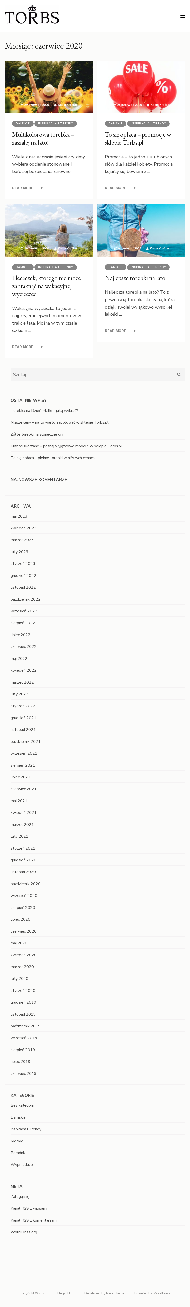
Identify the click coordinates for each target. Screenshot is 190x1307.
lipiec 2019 (20, 1061)
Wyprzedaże (22, 1164)
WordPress (162, 1293)
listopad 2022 (23, 587)
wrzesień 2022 (24, 611)
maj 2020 (19, 943)
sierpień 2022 (23, 623)
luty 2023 (19, 552)
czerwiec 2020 (24, 931)
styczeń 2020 (23, 990)
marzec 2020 (22, 967)
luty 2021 (19, 836)
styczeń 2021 (23, 848)
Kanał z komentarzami (34, 1220)
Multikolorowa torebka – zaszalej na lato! (43, 138)
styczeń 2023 (23, 563)
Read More (22, 188)
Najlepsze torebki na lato (135, 278)
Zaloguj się (20, 1196)
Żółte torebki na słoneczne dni (37, 434)
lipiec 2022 (20, 635)
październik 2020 (26, 884)
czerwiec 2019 (24, 1073)
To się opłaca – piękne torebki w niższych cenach (53, 458)
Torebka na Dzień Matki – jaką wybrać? (44, 410)
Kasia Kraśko (67, 105)
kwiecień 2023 (24, 528)
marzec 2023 (22, 540)
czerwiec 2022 (24, 646)
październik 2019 (26, 1026)
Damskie (23, 123)
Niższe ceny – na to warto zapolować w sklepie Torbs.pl (60, 422)
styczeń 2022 (23, 706)
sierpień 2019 (23, 1050)
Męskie (17, 1141)
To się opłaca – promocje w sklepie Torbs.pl (138, 138)
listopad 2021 (23, 729)
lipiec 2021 (20, 777)
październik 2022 (26, 599)
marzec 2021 (22, 824)
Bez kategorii (22, 1105)
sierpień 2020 (23, 907)
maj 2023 (19, 516)
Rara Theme (115, 1293)
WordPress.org (24, 1232)
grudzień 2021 (23, 718)
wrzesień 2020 (24, 895)
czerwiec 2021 (24, 789)
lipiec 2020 (20, 919)
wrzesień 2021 (24, 753)
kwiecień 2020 (24, 955)
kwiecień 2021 (24, 812)
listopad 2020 (23, 872)
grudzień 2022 (23, 575)
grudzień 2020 (23, 860)
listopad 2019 (23, 1014)
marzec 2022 (22, 682)
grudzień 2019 (23, 1002)
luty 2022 (19, 694)
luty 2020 (19, 978)
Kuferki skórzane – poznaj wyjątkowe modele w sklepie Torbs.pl (66, 446)
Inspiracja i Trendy (55, 123)
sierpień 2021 (23, 765)
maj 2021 (19, 801)
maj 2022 (19, 658)
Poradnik (18, 1153)
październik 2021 (26, 741)
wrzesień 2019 (24, 1038)
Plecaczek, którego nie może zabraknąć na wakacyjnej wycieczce (46, 286)
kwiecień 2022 (24, 670)
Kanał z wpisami (29, 1208)
